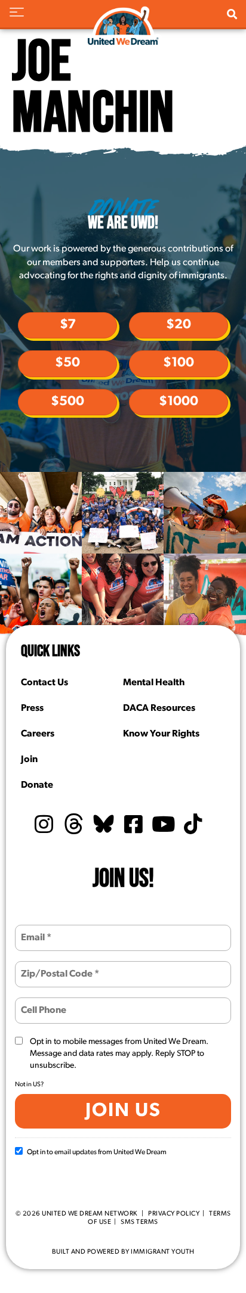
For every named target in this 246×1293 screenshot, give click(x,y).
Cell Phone (42, 1003)
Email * (34, 930)
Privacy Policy (173, 1214)
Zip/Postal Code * (54, 966)
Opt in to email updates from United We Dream (97, 1152)
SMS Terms (139, 1222)
